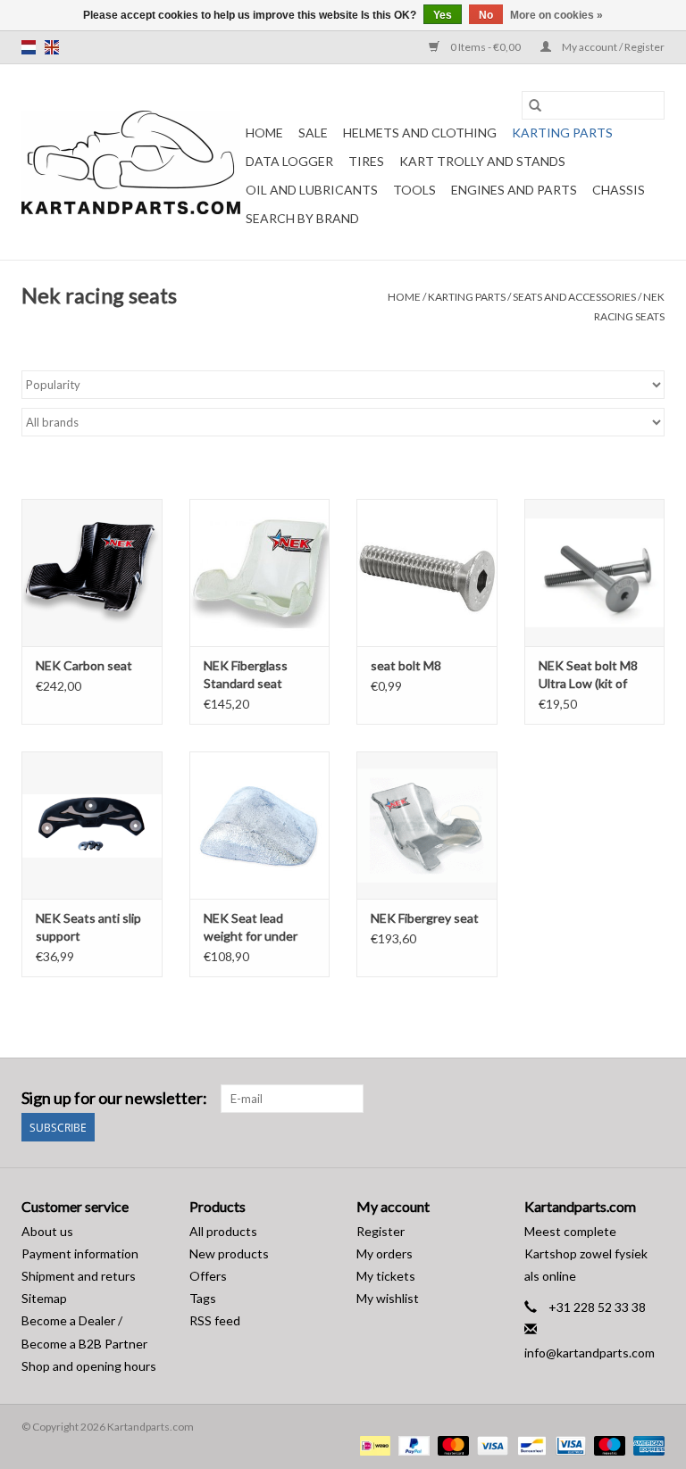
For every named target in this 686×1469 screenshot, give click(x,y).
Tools (414, 189)
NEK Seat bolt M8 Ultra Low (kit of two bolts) (588, 675)
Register (380, 1231)
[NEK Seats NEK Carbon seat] (92, 572)
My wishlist (387, 1298)
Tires (366, 161)
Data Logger (289, 161)
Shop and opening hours (88, 1366)
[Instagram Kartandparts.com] (650, 1098)
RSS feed (214, 1320)
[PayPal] (411, 1445)
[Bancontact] (529, 1445)
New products (229, 1253)
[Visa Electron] (568, 1445)
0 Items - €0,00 (485, 47)
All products (223, 1231)
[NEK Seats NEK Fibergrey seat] (427, 825)
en (52, 47)
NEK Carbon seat (84, 665)
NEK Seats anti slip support (88, 926)
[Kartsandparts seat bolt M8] (427, 572)
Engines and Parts (514, 189)
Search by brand (302, 218)
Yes (442, 15)
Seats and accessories (574, 296)
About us (47, 1231)
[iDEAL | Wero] (373, 1445)
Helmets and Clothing (420, 132)
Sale (313, 132)
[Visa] (490, 1445)
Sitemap (44, 1298)
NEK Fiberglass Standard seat (246, 674)
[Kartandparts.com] (130, 162)
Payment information (79, 1253)
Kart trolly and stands (482, 161)
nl (28, 47)
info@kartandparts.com (589, 1352)
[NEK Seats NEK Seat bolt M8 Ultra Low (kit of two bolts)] (594, 572)
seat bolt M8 (406, 665)
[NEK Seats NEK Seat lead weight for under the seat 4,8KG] (259, 825)
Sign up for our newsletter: (114, 1098)
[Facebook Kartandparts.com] (619, 1098)
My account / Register (612, 47)
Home (264, 132)
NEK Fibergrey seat (425, 917)
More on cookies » (556, 15)
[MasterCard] (451, 1445)
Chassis (618, 189)
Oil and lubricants (312, 189)
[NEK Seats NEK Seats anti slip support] (92, 825)
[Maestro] (607, 1445)
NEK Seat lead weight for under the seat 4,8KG (250, 927)
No (486, 15)
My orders (384, 1253)
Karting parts (562, 132)
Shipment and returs (78, 1275)
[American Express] (646, 1445)
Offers (208, 1275)
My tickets (385, 1275)
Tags (202, 1298)
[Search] (535, 105)
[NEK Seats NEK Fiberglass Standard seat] (259, 572)
